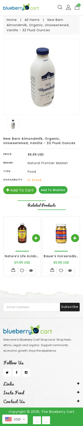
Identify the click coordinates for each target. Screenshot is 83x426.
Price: (7, 154)
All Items (32, 20)
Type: (7, 171)
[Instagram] (26, 373)
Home (12, 20)
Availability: (13, 179)
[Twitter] (7, 373)
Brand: (8, 162)
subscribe (69, 307)
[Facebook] (17, 373)
